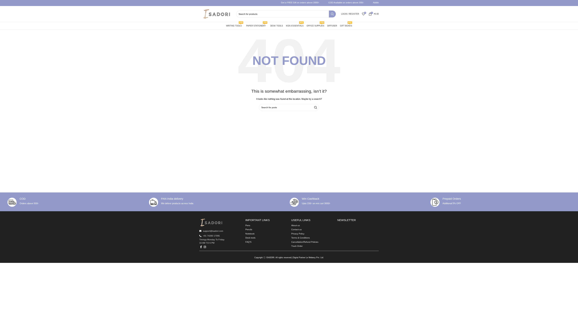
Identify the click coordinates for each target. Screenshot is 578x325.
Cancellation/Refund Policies (304, 242)
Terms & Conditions (300, 238)
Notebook (250, 233)
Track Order (297, 246)
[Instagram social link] (205, 247)
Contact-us (296, 229)
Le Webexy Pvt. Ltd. (315, 257)
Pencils (248, 229)
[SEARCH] (332, 14)
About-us (295, 225)
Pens (247, 225)
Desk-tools (250, 238)
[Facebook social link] (201, 247)
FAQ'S (248, 242)
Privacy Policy (297, 233)
